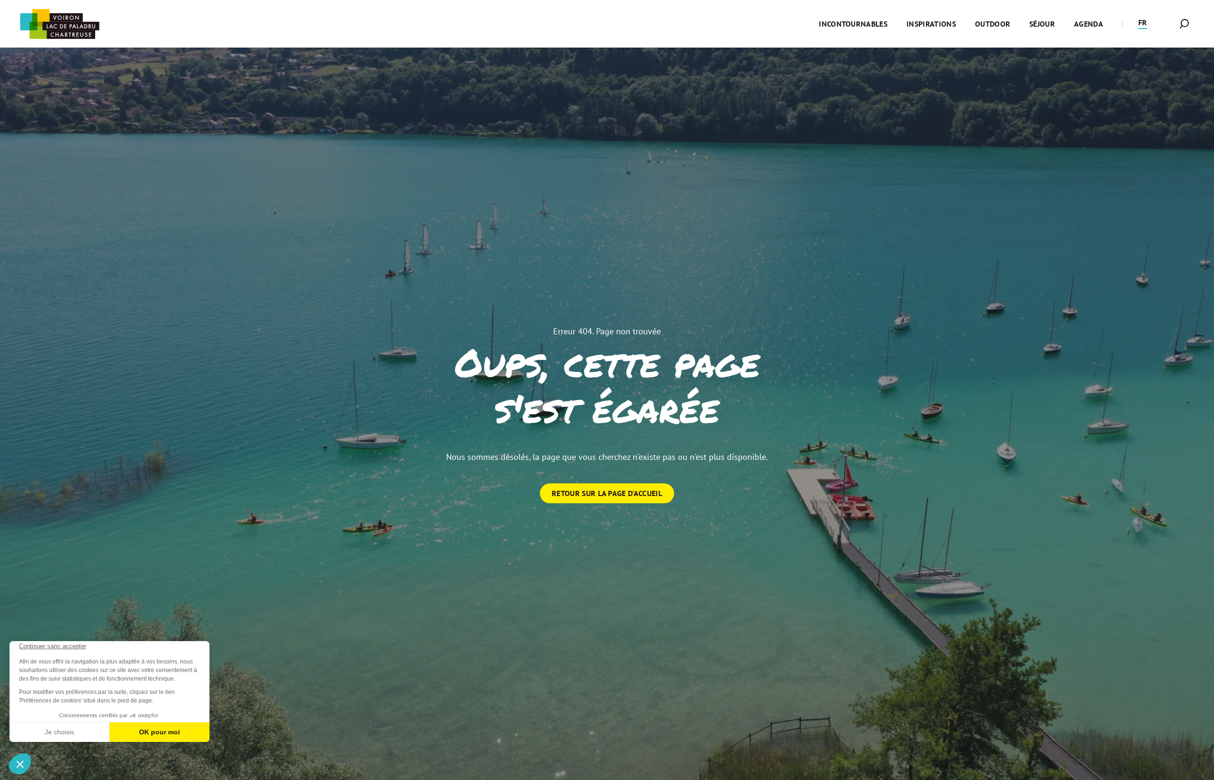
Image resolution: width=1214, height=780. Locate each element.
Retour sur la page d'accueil (607, 493)
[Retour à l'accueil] (59, 24)
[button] (1142, 23)
